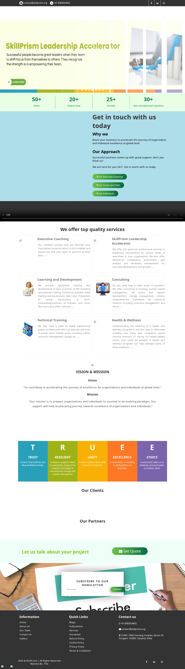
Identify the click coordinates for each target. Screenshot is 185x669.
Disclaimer (75, 634)
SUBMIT (118, 589)
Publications (76, 626)
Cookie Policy (76, 642)
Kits (46, 663)
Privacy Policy (76, 646)
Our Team (25, 630)
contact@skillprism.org (35, 2)
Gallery (23, 638)
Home (23, 622)
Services (73, 630)
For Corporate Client (109, 185)
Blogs (72, 622)
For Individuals (106, 193)
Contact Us (26, 634)
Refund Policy (76, 638)
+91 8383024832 (61, 2)
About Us (25, 626)
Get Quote (131, 551)
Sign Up (175, 12)
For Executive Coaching (111, 176)
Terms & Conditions (80, 650)
